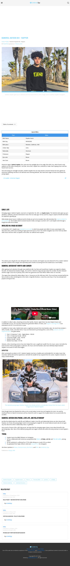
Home (3, 41)
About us (29, 549)
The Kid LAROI (36, 479)
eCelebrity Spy (45, 447)
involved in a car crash (26, 229)
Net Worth (30, 447)
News (15, 447)
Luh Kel (46, 479)
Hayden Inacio (19, 479)
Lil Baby (53, 479)
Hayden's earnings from (53, 323)
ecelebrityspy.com (32, 557)
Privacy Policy (40, 550)
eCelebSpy (9, 503)
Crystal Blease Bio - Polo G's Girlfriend (14, 516)
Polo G (28, 479)
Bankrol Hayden (7, 479)
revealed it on (35, 444)
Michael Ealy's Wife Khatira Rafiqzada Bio (14, 533)
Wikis (7, 41)
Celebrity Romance (21, 483)
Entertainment (22, 447)
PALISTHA (5, 44)
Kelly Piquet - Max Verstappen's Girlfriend (14, 500)
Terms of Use (31, 550)
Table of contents (8, 124)
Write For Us (35, 549)
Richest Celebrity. (7, 483)
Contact (42, 549)
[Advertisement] (35, 20)
